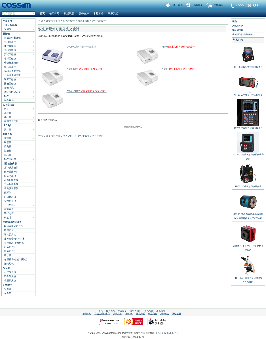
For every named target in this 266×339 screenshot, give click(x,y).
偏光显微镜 (10, 66)
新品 (234, 21)
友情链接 (164, 313)
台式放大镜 (10, 272)
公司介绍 (54, 13)
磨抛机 (7, 146)
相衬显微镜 (10, 58)
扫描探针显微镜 (12, 37)
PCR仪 (7, 125)
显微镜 (6, 33)
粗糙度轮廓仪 (11, 188)
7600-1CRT (87, 91)
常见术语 (98, 13)
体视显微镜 (10, 46)
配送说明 (69, 13)
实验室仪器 (8, 104)
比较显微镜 (10, 83)
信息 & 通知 (135, 310)
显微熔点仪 (10, 201)
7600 (178, 46)
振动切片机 (10, 251)
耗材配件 (7, 285)
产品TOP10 (238, 25)
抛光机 (7, 154)
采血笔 (7, 293)
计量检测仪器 (10, 163)
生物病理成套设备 (12, 222)
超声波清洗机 (11, 121)
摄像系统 (9, 87)
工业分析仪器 (10, 25)
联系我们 (245, 6)
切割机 (7, 138)
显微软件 (9, 100)
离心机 (7, 117)
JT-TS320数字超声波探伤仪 (248, 186)
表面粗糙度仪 (11, 180)
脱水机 (7, 255)
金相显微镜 (10, 41)
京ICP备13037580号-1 (166, 333)
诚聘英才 (117, 313)
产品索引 (122, 310)
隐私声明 (140, 313)
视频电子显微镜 (12, 71)
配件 (6, 96)
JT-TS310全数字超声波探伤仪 (248, 95)
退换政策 (160, 310)
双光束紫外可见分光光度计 (92, 20)
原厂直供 (178, 5)
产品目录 (7, 20)
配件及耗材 (10, 159)
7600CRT (86, 69)
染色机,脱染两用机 (14, 242)
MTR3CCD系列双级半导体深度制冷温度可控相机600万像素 (248, 216)
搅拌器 (7, 129)
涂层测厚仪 (10, 175)
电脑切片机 (10, 230)
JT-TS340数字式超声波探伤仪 (248, 67)
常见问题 (148, 310)
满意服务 (198, 5)
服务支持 (84, 13)
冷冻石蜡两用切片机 (14, 238)
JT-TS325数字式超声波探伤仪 (248, 128)
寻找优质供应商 (102, 313)
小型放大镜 (10, 280)
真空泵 (7, 113)
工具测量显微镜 (12, 75)
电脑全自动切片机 (13, 226)
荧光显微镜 (10, 54)
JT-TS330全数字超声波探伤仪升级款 (248, 156)
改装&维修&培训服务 (242, 34)
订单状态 (110, 310)
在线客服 (218, 5)
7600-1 (179, 69)
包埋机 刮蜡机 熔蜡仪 (15, 259)
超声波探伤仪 (11, 167)
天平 (6, 108)
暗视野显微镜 (11, 62)
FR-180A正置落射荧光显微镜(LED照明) (248, 280)
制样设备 (7, 134)
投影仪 (7, 192)
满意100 (129, 313)
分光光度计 (10, 205)
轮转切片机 (10, 234)
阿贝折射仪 (10, 196)
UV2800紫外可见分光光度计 (81, 46)
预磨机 (7, 150)
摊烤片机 (9, 263)
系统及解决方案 (12, 92)
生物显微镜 (10, 50)
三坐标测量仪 (11, 184)
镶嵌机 (7, 142)
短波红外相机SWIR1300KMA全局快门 (248, 248)
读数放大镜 (10, 276)
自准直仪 (9, 209)
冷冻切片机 (10, 247)
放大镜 (6, 268)
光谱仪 (7, 29)
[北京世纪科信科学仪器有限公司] (17, 5)
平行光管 (9, 213)
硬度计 (7, 217)
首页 (42, 13)
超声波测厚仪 (11, 171)
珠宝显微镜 (10, 79)
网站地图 (176, 313)
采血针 (7, 289)
